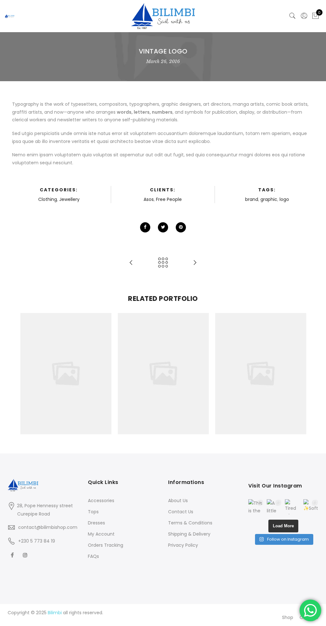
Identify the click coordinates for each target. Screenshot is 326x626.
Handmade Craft (163, 360)
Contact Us (180, 512)
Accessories (48, 367)
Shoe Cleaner (261, 360)
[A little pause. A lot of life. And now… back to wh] (274, 507)
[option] (66, 373)
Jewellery (69, 199)
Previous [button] (28, 374)
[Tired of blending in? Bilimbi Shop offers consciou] (292, 507)
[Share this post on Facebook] (145, 227)
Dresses (96, 523)
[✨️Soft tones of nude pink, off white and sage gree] (311, 507)
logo (284, 199)
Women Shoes (66, 360)
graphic (268, 199)
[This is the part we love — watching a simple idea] (256, 507)
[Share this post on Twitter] (163, 227)
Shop (287, 617)
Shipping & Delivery (189, 534)
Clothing (47, 199)
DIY (66, 367)
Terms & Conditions (190, 523)
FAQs (93, 556)
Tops (93, 512)
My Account (101, 534)
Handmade (85, 367)
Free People (169, 199)
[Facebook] (13, 555)
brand (251, 199)
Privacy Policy (183, 545)
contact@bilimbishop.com (47, 527)
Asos (149, 199)
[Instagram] (26, 555)
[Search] (292, 16)
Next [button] (298, 374)
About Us (178, 500)
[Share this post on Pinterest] (181, 227)
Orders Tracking (105, 545)
